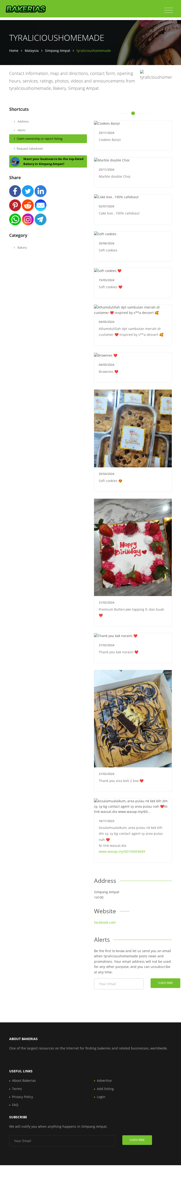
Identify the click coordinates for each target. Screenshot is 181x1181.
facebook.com (105, 922)
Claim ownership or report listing (39, 138)
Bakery (22, 247)
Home (13, 50)
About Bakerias (24, 1080)
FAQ (15, 1105)
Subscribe (165, 983)
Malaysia (32, 50)
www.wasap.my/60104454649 (122, 851)
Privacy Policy (22, 1097)
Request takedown (30, 148)
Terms (17, 1088)
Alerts (21, 130)
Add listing (105, 1088)
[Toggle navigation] (168, 10)
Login (101, 1097)
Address (23, 121)
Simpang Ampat (57, 50)
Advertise (104, 1080)
